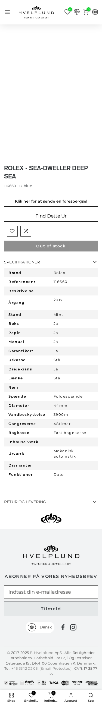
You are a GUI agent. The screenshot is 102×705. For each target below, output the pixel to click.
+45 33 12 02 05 (24, 668)
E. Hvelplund (42, 652)
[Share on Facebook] (63, 627)
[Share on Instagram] (73, 627)
